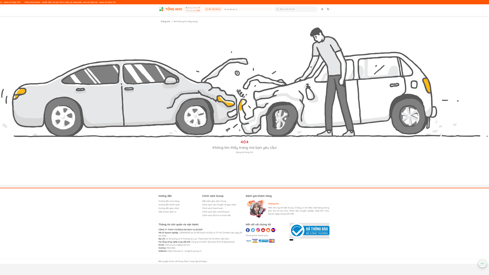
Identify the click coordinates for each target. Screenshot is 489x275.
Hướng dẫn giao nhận (169, 208)
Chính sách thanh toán (212, 208)
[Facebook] (248, 230)
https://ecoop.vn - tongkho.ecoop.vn (184, 251)
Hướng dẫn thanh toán (169, 204)
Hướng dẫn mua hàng (169, 201)
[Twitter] (253, 230)
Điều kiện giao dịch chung (214, 201)
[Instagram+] (258, 230)
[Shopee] (268, 230)
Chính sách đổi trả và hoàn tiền (216, 215)
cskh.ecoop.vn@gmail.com (177, 245)
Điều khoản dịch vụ (167, 211)
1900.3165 (171, 248)
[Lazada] (273, 230)
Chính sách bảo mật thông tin (216, 211)
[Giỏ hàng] (328, 9)
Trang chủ (165, 21)
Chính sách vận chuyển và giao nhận (219, 204)
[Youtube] (263, 230)
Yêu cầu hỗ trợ (214, 9)
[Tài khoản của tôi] (322, 9)
